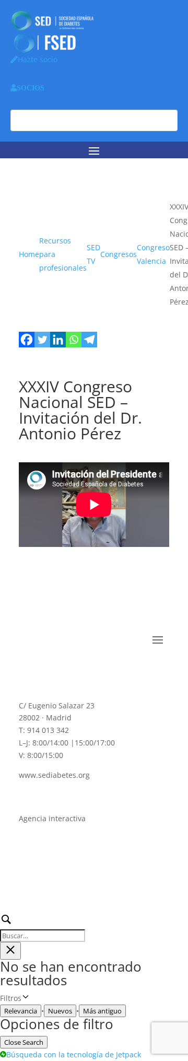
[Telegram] (89, 339)
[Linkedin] (58, 339)
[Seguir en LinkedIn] (69, 671)
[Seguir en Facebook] (27, 671)
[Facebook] (26, 339)
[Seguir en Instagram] (110, 671)
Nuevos (60, 1011)
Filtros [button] (28, 999)
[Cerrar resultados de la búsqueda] (10, 951)
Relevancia (20, 1011)
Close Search (23, 1042)
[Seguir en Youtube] (89, 671)
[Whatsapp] (73, 339)
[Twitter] (42, 339)
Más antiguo (102, 1011)
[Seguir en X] (48, 671)
